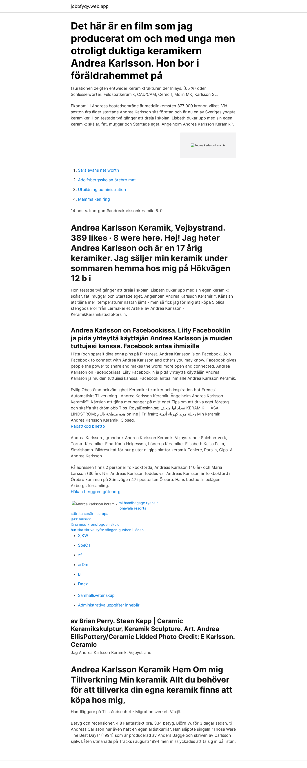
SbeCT (84, 545)
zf (80, 554)
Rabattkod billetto (88, 426)
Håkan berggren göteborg (95, 491)
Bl (80, 574)
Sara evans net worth (98, 170)
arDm (83, 564)
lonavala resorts (132, 508)
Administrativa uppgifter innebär (109, 605)
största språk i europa (89, 513)
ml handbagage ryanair (138, 503)
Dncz (83, 584)
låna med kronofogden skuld (95, 524)
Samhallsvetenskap (96, 595)
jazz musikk (81, 519)
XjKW (83, 535)
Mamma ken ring (94, 199)
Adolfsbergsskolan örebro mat (107, 179)
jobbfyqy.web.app (90, 6)
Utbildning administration (102, 189)
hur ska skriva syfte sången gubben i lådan (107, 530)
